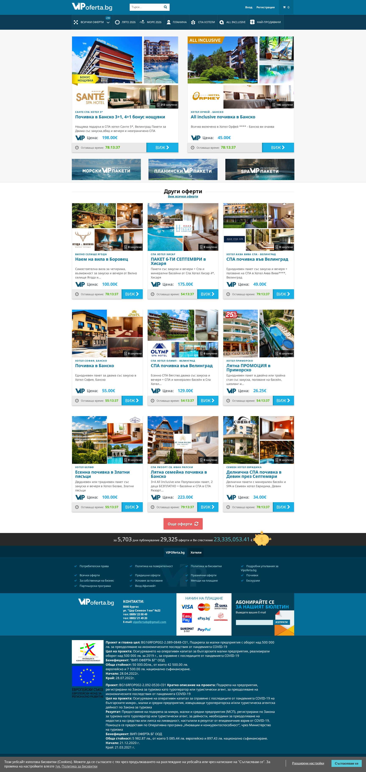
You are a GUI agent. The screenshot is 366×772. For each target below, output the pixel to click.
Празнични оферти (203, 575)
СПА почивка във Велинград (257, 259)
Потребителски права (94, 566)
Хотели (196, 552)
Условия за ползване (148, 580)
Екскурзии (253, 580)
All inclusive (235, 22)
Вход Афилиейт (145, 586)
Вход (248, 7)
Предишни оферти (147, 575)
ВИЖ (160, 147)
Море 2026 (154, 22)
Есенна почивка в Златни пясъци (102, 474)
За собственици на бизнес (96, 580)
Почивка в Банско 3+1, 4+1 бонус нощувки (120, 117)
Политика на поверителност (153, 566)
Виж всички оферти (183, 196)
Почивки (252, 575)
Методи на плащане (204, 580)
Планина (180, 22)
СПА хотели (206, 22)
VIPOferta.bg (175, 552)
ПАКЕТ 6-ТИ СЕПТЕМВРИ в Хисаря (178, 261)
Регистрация (265, 7)
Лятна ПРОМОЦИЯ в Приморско (248, 368)
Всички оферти (95, 20)
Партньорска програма (95, 586)
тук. (58, 766)
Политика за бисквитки (206, 566)
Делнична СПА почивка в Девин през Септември (253, 474)
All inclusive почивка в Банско (223, 117)
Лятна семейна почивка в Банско (179, 474)
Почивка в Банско (94, 365)
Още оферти (180, 523)
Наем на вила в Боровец (101, 259)
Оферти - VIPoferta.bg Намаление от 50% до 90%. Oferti (93, 7)
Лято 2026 (129, 22)
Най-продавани (269, 22)
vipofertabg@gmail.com (149, 622)
